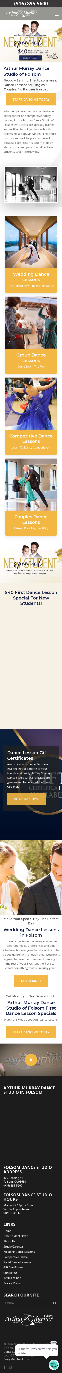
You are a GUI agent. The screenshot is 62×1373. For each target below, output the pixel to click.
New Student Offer (15, 1236)
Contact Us (10, 1273)
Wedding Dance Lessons (19, 1252)
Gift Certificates (13, 1267)
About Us (9, 1241)
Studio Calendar (13, 1246)
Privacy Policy (12, 1283)
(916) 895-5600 (31, 3)
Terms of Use (12, 1278)
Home (7, 1231)
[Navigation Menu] (57, 13)
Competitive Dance (15, 1257)
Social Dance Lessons (17, 1262)
